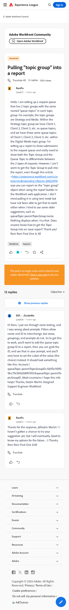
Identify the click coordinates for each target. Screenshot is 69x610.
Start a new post (38, 274)
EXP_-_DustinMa (25, 315)
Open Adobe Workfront (30, 41)
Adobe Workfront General (17, 16)
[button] (19, 80)
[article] (34, 360)
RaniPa (20, 88)
